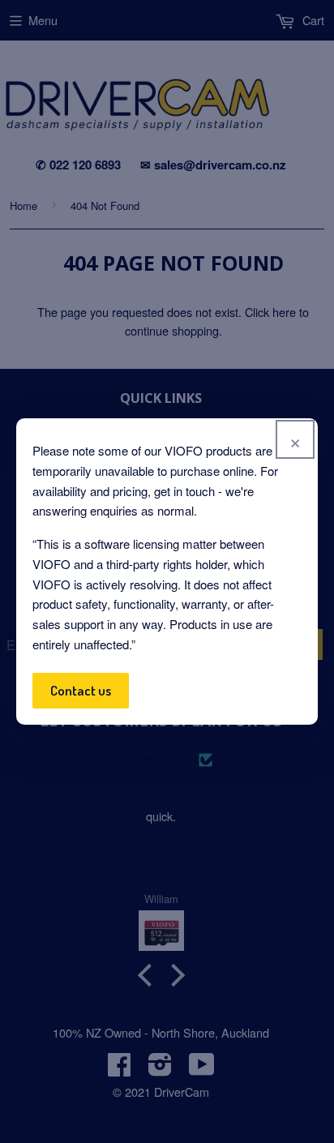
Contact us (80, 690)
